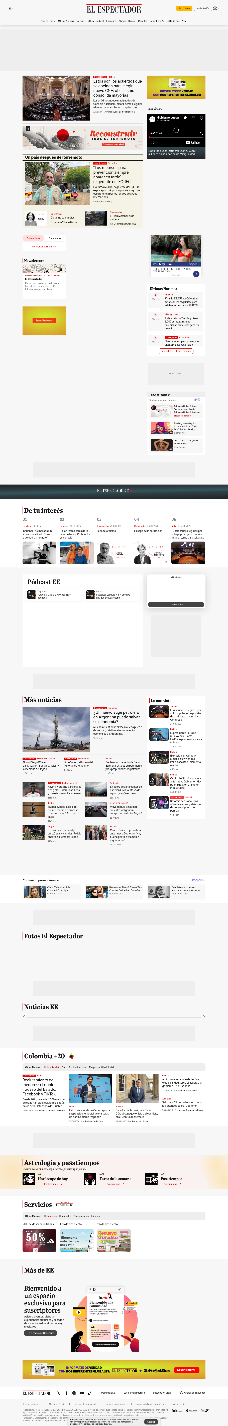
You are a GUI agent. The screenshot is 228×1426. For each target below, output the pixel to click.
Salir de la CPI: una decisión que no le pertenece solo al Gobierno (182, 1104)
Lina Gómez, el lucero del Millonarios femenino (78, 764)
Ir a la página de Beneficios (40, 1333)
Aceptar (151, 1421)
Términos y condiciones (115, 1404)
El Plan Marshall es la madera (122, 217)
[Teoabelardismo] (114, 552)
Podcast (100, 591)
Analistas (166, 1098)
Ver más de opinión (42, 246)
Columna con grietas (63, 217)
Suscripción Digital (162, 1392)
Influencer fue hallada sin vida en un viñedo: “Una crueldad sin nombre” (37, 534)
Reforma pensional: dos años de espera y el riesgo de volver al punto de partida (185, 805)
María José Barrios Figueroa (121, 111)
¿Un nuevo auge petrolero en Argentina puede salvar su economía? (116, 717)
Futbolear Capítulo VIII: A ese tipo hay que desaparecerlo (113, 596)
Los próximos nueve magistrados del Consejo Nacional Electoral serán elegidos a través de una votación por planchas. (118, 104)
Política (111, 77)
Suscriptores (177, 797)
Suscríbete (184, 8)
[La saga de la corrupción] (151, 552)
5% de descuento (107, 1224)
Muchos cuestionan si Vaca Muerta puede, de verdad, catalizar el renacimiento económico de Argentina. (118, 730)
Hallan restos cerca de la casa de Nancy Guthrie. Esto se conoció (76, 534)
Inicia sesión (31, 289)
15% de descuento (71, 1224)
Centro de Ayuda (57, 1404)
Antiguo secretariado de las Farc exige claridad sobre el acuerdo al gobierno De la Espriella (182, 1083)
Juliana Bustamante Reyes (190, 1110)
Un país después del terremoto (53, 157)
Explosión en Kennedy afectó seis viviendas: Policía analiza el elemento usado (64, 833)
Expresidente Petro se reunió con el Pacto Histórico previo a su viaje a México (186, 737)
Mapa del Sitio (108, 1392)
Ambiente (114, 783)
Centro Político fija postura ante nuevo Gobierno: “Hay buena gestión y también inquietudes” (125, 835)
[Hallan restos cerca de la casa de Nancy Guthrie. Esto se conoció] (77, 553)
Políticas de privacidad (85, 1404)
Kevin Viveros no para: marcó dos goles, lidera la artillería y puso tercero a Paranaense (64, 790)
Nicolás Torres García (188, 1090)
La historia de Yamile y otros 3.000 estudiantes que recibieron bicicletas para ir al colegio (182, 323)
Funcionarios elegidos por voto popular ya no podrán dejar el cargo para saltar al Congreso (186, 534)
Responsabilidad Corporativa (150, 1404)
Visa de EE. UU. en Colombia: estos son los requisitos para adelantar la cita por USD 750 (181, 302)
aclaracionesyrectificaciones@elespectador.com (122, 1415)
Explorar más (51, 1184)
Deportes (42, 591)
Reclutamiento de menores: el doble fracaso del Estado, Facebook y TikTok (39, 1087)
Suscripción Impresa (134, 1392)
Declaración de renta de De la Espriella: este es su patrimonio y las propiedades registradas (123, 766)
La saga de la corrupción (148, 531)
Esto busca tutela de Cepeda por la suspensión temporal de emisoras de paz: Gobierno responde (89, 1113)
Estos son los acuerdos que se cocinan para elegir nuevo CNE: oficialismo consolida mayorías (117, 88)
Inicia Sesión (203, 8)
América (169, 294)
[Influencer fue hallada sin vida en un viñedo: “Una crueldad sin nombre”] (39, 553)
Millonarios (83, 758)
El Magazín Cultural (46, 758)
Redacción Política (94, 1121)
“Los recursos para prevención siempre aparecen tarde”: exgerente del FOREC (112, 174)
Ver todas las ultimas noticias (176, 351)
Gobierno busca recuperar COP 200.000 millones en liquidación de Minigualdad (172, 152)
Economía (113, 708)
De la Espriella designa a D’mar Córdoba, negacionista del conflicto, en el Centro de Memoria (137, 1113)
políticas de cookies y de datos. (98, 1424)
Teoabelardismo (106, 531)
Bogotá (124, 803)
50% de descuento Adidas (38, 1224)
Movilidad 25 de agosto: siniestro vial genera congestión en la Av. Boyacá (126, 810)
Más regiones (171, 314)
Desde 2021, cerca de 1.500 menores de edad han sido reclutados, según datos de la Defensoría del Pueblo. (44, 1103)
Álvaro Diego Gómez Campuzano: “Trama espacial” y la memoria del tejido (41, 766)
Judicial (51, 803)
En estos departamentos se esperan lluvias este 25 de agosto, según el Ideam (126, 790)
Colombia (112, 163)
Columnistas (56, 214)
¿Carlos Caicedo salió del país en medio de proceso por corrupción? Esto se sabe (63, 812)
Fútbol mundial (69, 783)
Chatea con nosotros (194, 1392)
